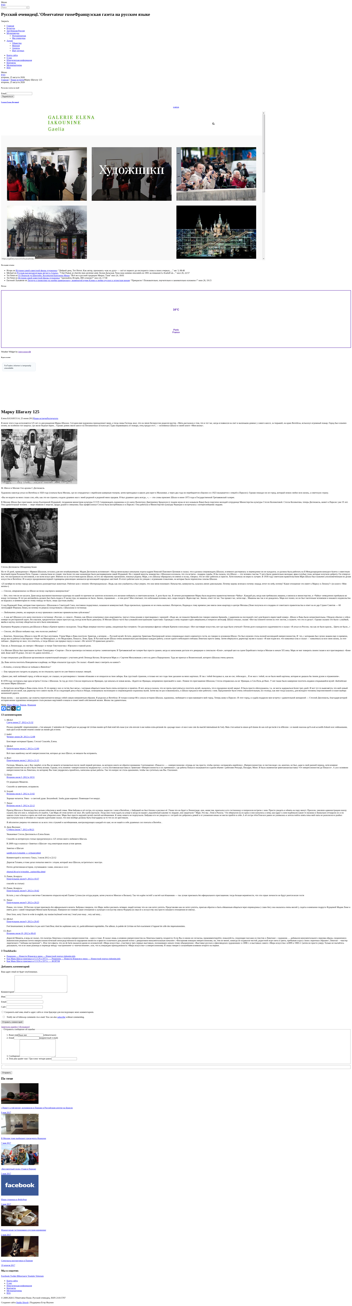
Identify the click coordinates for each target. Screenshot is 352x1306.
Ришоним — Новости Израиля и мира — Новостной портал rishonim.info (41, 956)
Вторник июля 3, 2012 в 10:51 (21, 777)
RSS (9, 68)
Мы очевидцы (18, 38)
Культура (11, 28)
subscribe (61, 1017)
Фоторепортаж (19, 36)
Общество (17, 43)
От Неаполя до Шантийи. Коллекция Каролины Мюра (43, 275)
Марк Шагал (13, 705)
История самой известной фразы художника (36, 270)
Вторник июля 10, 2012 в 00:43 (21, 933)
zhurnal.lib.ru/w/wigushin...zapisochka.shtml (26, 871)
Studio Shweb (22, 1302)
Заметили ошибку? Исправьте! (15, 1027)
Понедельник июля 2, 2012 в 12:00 (23, 748)
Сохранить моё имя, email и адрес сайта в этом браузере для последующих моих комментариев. (49, 1012)
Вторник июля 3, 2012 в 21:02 (21, 794)
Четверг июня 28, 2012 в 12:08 (21, 737)
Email (3, 93)
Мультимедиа (13, 33)
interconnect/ (24, 352)
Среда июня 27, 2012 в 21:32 (20, 722)
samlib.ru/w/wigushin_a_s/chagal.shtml (24, 853)
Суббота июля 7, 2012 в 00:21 (20, 829)
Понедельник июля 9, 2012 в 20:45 (23, 921)
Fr (4, 5)
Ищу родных (18, 50)
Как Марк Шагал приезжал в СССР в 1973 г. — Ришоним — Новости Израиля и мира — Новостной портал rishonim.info (63, 959)
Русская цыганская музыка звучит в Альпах (38, 273)
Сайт (3, 1007)
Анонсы (16, 48)
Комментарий (7, 992)
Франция (31, 705)
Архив (10, 41)
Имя (3, 997)
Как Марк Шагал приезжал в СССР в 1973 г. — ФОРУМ (33, 961)
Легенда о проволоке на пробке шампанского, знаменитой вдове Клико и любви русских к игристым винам (79, 280)
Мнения (16, 45)
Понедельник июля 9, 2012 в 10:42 (23, 890)
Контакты (11, 63)
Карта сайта (12, 55)
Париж (23, 705)
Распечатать (52, 418)
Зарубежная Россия (16, 31)
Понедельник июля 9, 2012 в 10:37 (23, 879)
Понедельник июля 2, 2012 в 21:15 (23, 760)
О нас (9, 58)
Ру (2, 5)
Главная (10, 26)
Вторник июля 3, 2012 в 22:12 (21, 805)
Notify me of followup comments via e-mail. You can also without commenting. (45, 1017)
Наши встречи (17, 80)
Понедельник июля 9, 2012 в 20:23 (23, 902)
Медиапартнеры (14, 65)
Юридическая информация (19, 60)
